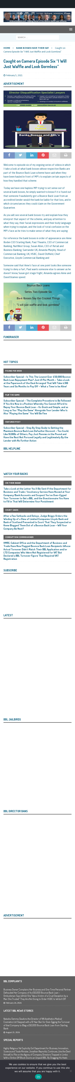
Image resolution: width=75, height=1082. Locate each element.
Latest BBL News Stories (18, 1010)
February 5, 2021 (14, 75)
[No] (70, 1071)
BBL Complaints (12, 981)
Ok (38, 1076)
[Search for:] (37, 37)
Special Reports (13, 1039)
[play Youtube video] (37, 302)
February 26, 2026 (13, 1003)
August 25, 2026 (13, 1032)
